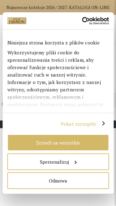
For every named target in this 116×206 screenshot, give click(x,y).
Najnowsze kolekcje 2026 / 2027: (58, 7)
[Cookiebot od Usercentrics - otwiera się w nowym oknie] (82, 21)
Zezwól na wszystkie (58, 143)
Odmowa (58, 181)
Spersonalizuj (54, 161)
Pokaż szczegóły (79, 123)
